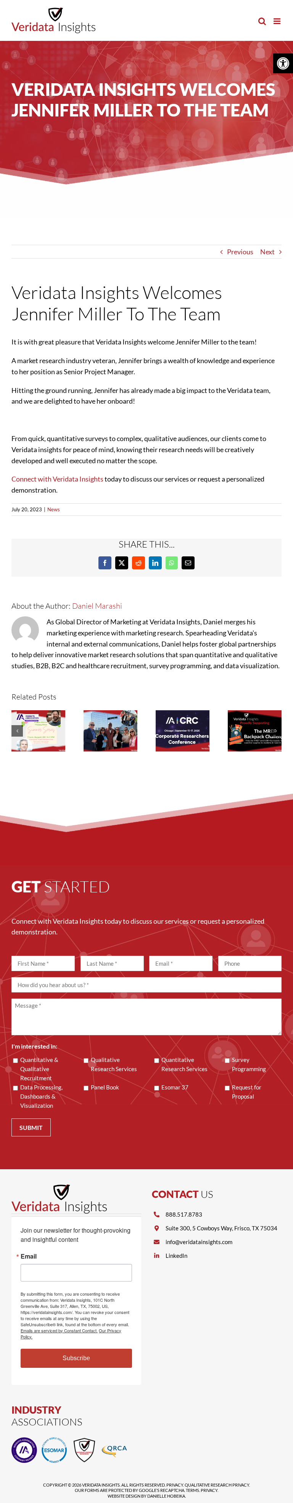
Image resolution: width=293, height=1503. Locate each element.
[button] (283, 63)
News (53, 509)
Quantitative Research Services (184, 1064)
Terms (192, 1490)
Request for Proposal (246, 1092)
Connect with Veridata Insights (57, 479)
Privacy (174, 1484)
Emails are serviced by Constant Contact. (59, 1330)
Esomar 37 (174, 1087)
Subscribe (76, 1358)
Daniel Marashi (97, 606)
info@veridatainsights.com (199, 1241)
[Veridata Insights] (59, 1188)
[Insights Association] (24, 1441)
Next (267, 251)
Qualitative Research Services (114, 1064)
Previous (240, 251)
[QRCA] (114, 1441)
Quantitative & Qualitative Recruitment (39, 1068)
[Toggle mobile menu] (278, 21)
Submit (31, 1127)
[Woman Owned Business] (84, 1441)
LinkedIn (176, 1255)
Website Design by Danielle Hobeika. (147, 1495)
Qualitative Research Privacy (217, 1484)
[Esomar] (54, 1441)
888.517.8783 (184, 1214)
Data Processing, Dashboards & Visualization (41, 1096)
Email (29, 1256)
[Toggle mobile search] (262, 21)
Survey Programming (249, 1064)
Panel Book (105, 1087)
